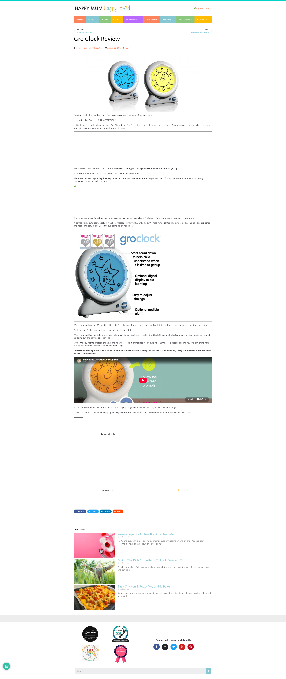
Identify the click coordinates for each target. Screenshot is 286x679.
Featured (184, 19)
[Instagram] (165, 647)
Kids (115, 19)
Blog (91, 19)
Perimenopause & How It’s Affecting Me (146, 534)
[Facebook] (156, 647)
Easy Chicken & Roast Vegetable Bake (144, 587)
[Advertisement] (143, 149)
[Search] (208, 671)
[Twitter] (173, 647)
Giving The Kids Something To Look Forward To (150, 560)
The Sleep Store (134, 125)
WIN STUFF (151, 19)
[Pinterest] (190, 647)
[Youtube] (182, 647)
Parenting (132, 19)
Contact (202, 19)
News (105, 19)
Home (79, 19)
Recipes (167, 19)
